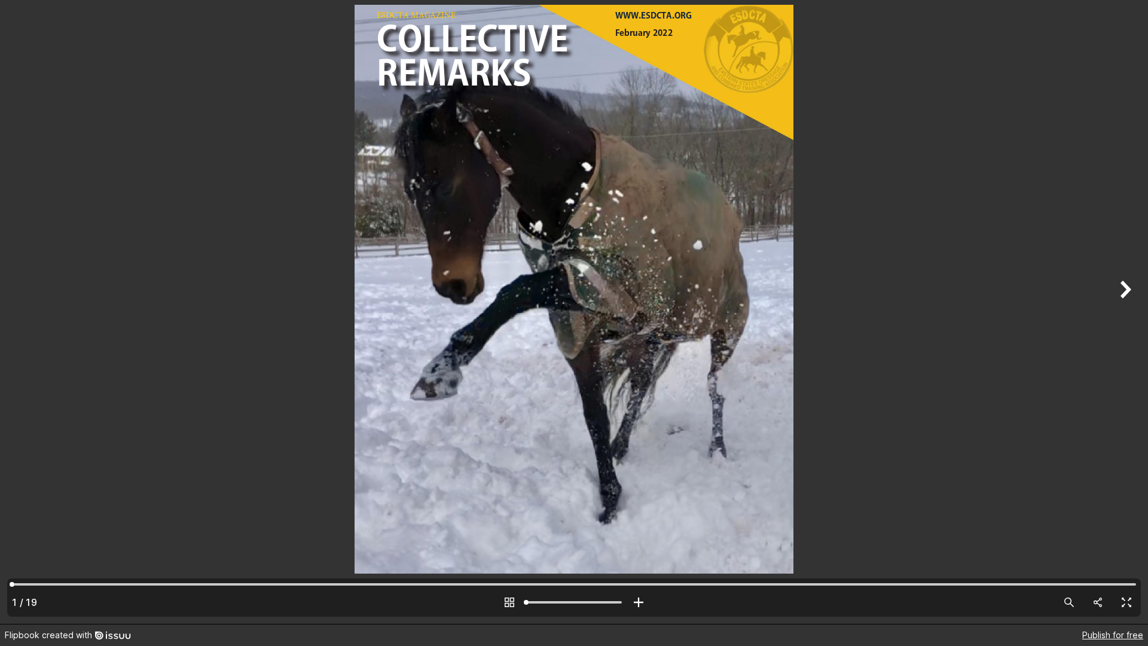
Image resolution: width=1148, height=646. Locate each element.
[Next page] (1124, 312)
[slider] (574, 602)
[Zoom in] (639, 602)
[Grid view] (509, 602)
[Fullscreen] (1126, 602)
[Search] (1069, 602)
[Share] (1098, 602)
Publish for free (1112, 635)
